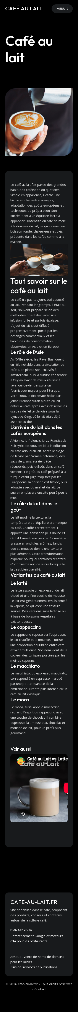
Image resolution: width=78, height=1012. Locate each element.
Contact (40, 989)
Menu (61, 9)
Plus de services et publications (33, 967)
